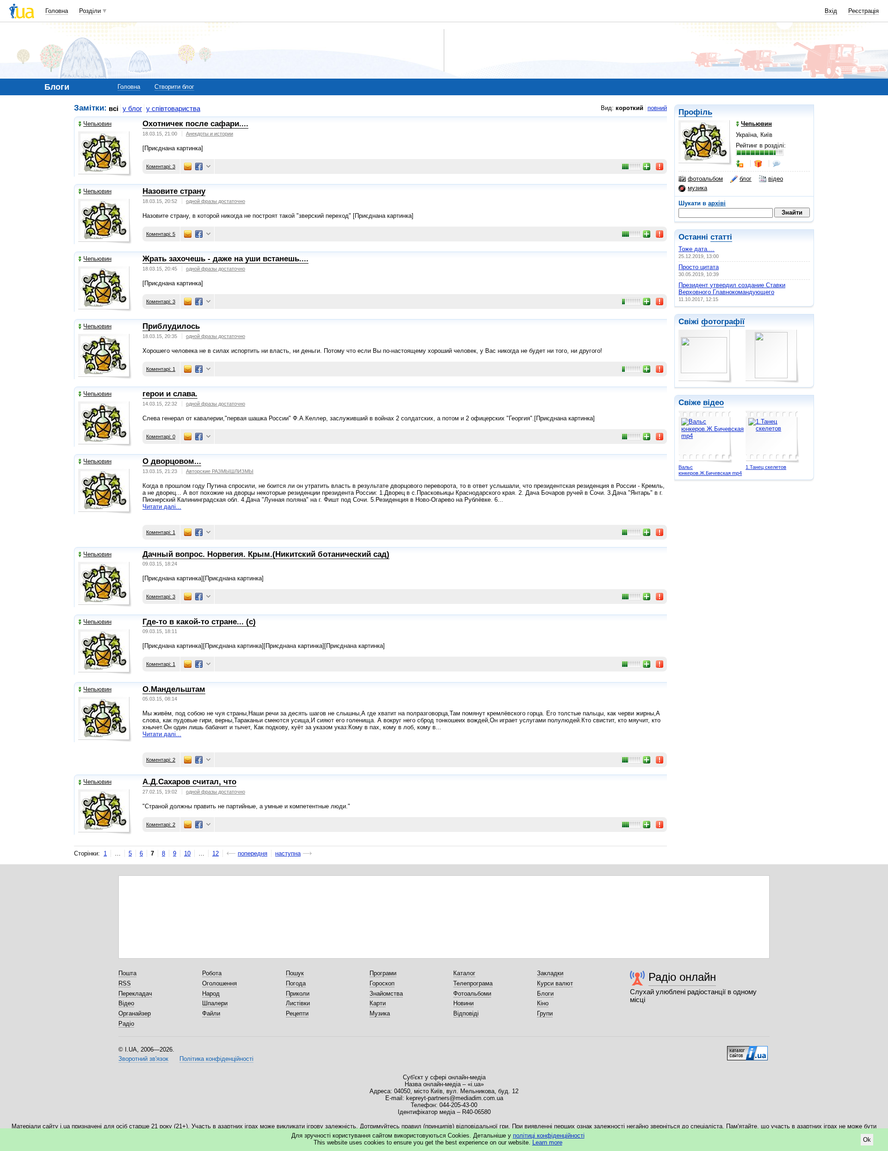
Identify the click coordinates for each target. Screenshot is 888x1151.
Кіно (543, 1003)
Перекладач (135, 993)
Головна (56, 10)
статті (721, 237)
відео (775, 178)
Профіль (695, 112)
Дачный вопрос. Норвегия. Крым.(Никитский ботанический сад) (265, 554)
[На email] (187, 166)
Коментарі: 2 (160, 760)
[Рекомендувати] (647, 166)
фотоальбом (705, 178)
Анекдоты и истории (209, 133)
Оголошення (219, 983)
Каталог (464, 973)
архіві (717, 203)
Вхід (831, 10)
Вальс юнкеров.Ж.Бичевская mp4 (710, 470)
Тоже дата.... (696, 249)
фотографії (723, 321)
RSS (124, 983)
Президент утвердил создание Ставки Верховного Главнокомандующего (731, 288)
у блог (132, 108)
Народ (211, 993)
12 (215, 853)
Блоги (545, 993)
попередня (252, 853)
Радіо (126, 1023)
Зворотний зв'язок (143, 1058)
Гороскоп (382, 983)
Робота (212, 973)
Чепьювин (97, 123)
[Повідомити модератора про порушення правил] (660, 166)
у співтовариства (173, 108)
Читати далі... (161, 506)
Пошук (295, 973)
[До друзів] (740, 163)
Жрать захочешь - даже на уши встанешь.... (225, 258)
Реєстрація (863, 10)
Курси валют (555, 983)
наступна (288, 853)
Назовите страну (173, 191)
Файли (211, 1013)
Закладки (550, 973)
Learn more (547, 1142)
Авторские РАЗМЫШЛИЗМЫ (219, 471)
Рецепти (297, 1013)
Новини (463, 1003)
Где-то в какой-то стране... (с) (199, 621)
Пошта (127, 973)
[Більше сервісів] (208, 167)
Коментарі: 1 (160, 369)
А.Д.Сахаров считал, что (189, 781)
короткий (629, 108)
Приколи (297, 993)
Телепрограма (473, 983)
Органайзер (134, 1013)
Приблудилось (171, 326)
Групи (545, 1013)
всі (113, 108)
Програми (383, 973)
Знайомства (386, 993)
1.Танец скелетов (766, 467)
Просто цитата (698, 267)
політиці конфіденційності (549, 1135)
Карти (378, 1003)
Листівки (298, 1003)
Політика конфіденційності (216, 1058)
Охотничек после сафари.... (195, 123)
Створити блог (174, 86)
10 (187, 853)
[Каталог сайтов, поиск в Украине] (747, 1049)
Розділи (90, 10)
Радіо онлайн (682, 977)
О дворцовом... (171, 461)
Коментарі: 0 (160, 436)
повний (657, 108)
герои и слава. (169, 393)
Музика (380, 1013)
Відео (126, 1003)
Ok (867, 1139)
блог (746, 178)
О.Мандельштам (173, 689)
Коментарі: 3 (160, 166)
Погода (296, 983)
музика (697, 188)
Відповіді (466, 1013)
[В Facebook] (199, 166)
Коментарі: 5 (160, 234)
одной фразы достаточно (215, 201)
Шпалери (215, 1003)
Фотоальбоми (472, 993)
